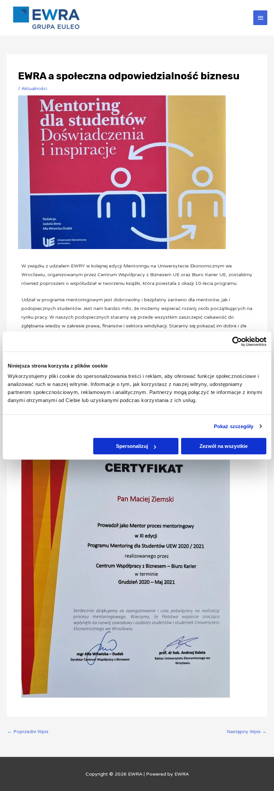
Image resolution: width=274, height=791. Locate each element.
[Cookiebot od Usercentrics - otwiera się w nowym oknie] (237, 341)
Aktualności (34, 88)
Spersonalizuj (132, 446)
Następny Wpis (247, 731)
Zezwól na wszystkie (223, 446)
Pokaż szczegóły (234, 426)
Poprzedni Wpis (27, 731)
